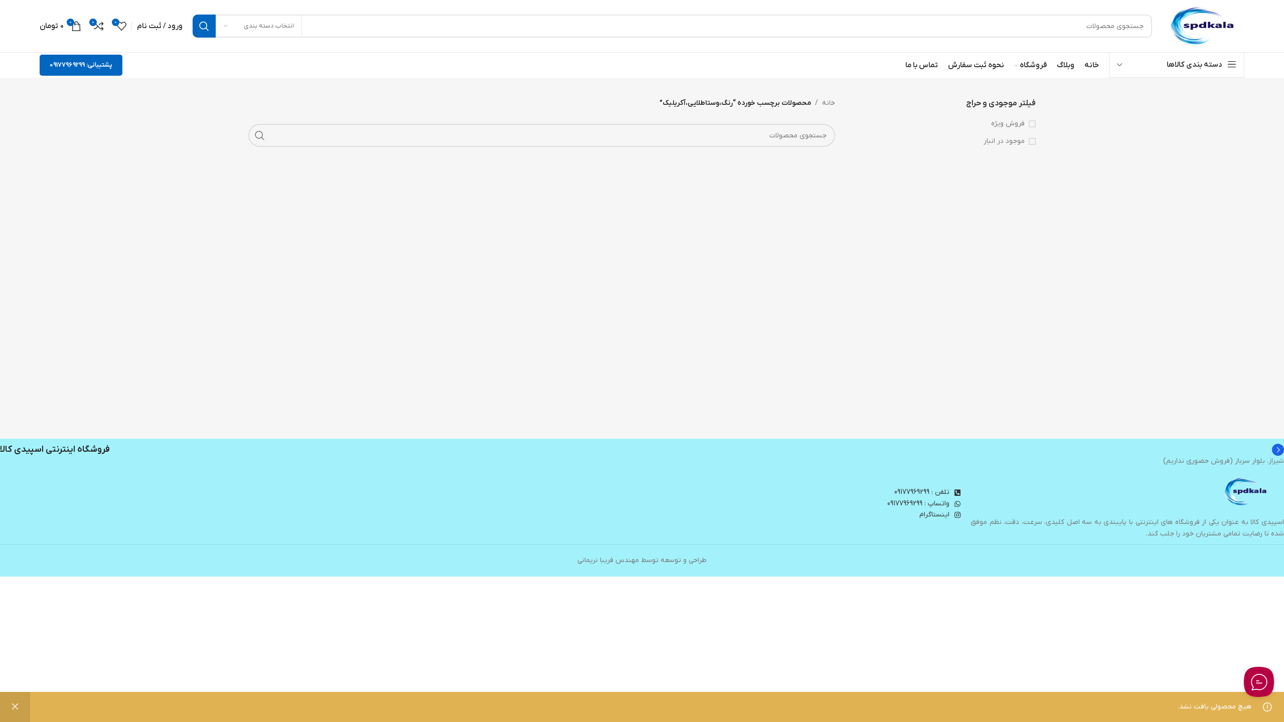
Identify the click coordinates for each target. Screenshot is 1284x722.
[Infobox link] (642, 450)
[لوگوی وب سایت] (1203, 26)
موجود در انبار (1004, 141)
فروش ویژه (1008, 123)
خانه (828, 103)
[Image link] (1246, 491)
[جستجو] (204, 26)
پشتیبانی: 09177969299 (81, 65)
